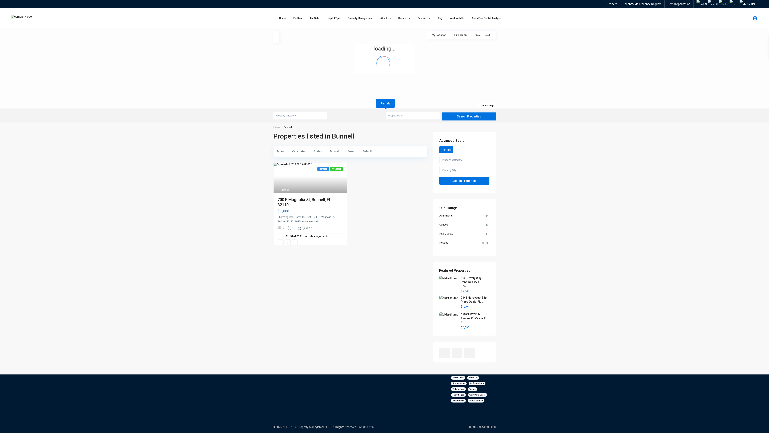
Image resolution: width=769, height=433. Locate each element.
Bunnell (285, 189)
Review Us (404, 18)
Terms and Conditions (482, 426)
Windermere (458, 401)
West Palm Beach (477, 395)
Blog (440, 18)
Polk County (458, 378)
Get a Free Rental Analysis (486, 18)
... (319, 221)
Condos (443, 224)
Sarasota (473, 378)
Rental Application (679, 4)
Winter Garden (476, 401)
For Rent (298, 18)
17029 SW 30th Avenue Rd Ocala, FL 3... (474, 318)
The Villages (458, 395)
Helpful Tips (333, 18)
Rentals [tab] (385, 103)
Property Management (360, 18)
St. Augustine (459, 383)
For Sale (314, 18)
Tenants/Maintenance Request (642, 4)
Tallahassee (458, 389)
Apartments (446, 215)
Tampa (472, 389)
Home (282, 18)
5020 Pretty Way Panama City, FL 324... (471, 282)
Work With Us (457, 18)
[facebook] (15, 4)
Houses (443, 242)
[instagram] (31, 4)
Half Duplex (446, 233)
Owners (612, 4)
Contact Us (424, 18)
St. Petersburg (477, 383)
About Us (385, 18)
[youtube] (23, 4)
